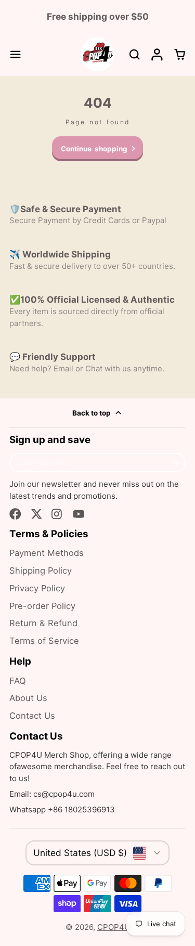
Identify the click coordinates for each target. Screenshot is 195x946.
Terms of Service (44, 641)
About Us (28, 698)
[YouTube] (79, 514)
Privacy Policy (37, 588)
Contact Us (32, 715)
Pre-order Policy (42, 606)
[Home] (97, 54)
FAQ (17, 681)
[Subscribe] (176, 463)
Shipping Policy (40, 570)
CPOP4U (113, 927)
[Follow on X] (37, 514)
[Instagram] (57, 514)
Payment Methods (46, 553)
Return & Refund (43, 623)
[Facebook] (15, 514)
